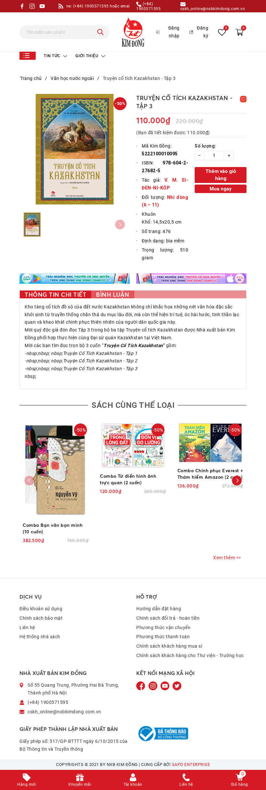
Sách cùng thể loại (133, 405)
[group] (74, 149)
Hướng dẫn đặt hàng (158, 608)
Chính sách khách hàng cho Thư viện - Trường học (190, 655)
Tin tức (53, 55)
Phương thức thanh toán (163, 636)
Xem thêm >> (227, 557)
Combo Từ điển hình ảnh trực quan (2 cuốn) (128, 479)
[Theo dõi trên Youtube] (165, 685)
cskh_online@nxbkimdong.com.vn (212, 8)
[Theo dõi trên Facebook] (141, 685)
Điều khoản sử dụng (40, 608)
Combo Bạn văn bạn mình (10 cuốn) (52, 528)
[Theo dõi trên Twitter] (177, 685)
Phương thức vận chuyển (163, 627)
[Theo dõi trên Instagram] (153, 685)
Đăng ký (202, 31)
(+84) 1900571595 (148, 6)
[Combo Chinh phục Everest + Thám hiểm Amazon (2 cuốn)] (210, 443)
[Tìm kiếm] (100, 32)
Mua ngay (221, 189)
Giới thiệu (87, 55)
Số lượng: (205, 146)
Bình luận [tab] (112, 294)
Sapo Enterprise (191, 764)
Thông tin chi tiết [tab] (55, 294)
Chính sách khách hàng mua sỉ (169, 646)
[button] (237, 481)
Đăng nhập (174, 31)
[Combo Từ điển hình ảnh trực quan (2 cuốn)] (133, 446)
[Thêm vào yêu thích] (243, 99)
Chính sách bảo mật (41, 618)
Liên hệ (27, 627)
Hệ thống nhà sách (39, 636)
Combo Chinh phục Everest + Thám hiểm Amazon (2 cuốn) (210, 474)
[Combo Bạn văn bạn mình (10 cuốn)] (56, 470)
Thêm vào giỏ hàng (220, 175)
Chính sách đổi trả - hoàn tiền (168, 618)
